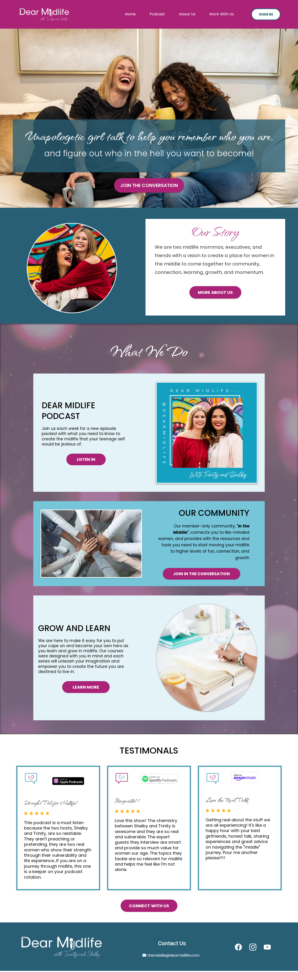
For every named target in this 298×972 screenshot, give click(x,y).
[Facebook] (238, 947)
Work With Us (221, 14)
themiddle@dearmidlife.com (173, 955)
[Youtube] (267, 947)
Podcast (157, 14)
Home (130, 14)
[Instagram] (253, 947)
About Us (187, 14)
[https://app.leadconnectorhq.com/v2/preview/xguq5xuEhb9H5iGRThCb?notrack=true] (44, 14)
